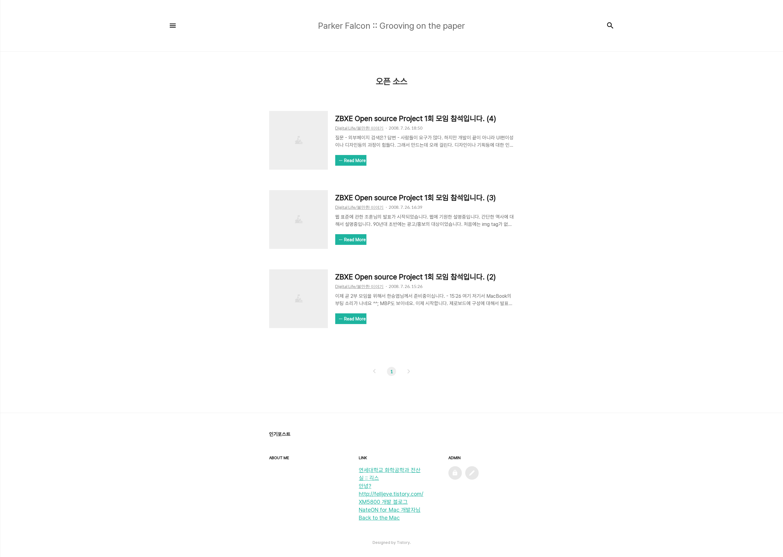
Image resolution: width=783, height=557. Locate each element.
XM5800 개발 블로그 (383, 502)
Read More (355, 160)
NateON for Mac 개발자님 (390, 510)
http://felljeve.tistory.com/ (391, 494)
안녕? (365, 486)
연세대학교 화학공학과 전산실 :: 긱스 (390, 474)
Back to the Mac (379, 518)
